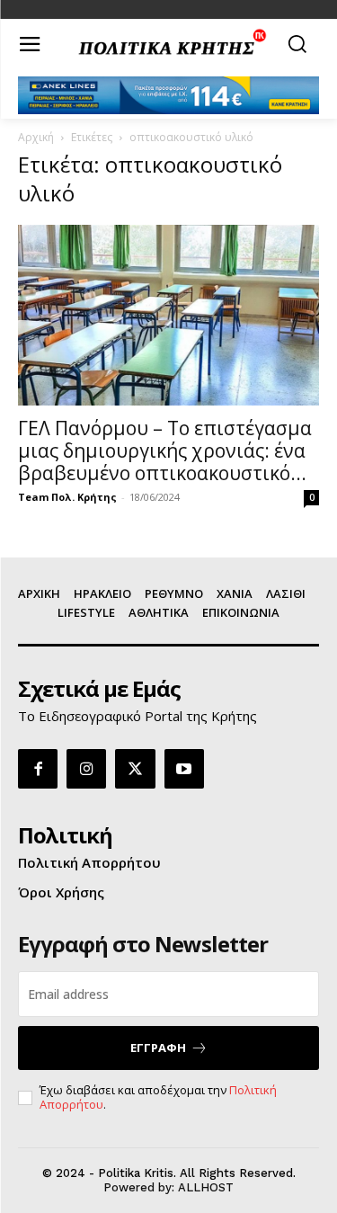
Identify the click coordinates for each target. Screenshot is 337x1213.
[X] (135, 769)
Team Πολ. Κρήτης (67, 497)
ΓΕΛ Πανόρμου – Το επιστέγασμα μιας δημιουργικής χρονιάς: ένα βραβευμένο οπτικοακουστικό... (165, 450)
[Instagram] (86, 769)
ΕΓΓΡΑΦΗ (158, 1047)
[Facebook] (38, 769)
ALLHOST (206, 1187)
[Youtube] (184, 769)
